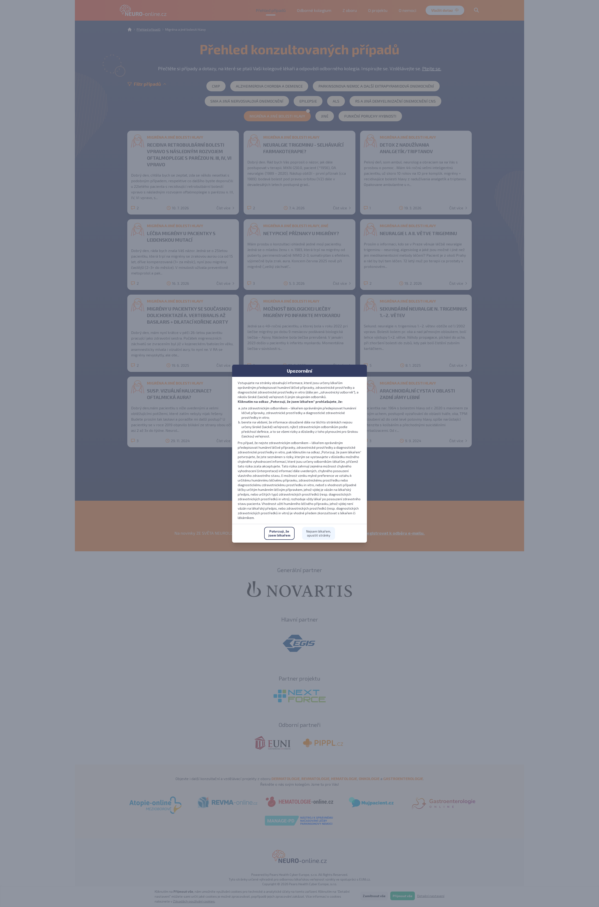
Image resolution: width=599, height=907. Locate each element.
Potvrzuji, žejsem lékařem (279, 533)
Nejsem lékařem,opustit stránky (318, 533)
